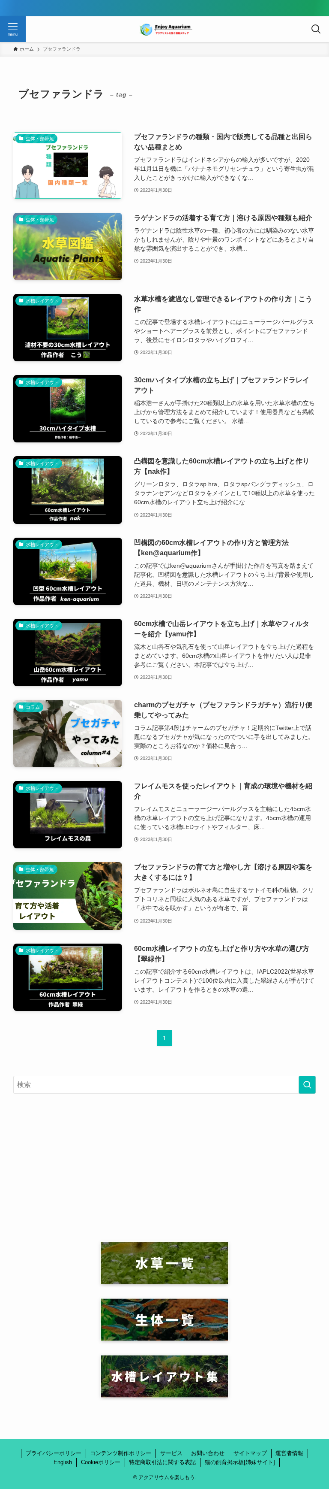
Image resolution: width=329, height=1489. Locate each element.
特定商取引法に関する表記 (162, 1462)
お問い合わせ (207, 1453)
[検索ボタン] (316, 29)
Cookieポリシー (100, 1462)
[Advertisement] (164, 1168)
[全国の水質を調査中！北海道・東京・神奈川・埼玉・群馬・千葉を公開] (164, 8)
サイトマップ (250, 1453)
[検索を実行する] (307, 1085)
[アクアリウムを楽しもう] (164, 29)
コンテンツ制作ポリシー (120, 1453)
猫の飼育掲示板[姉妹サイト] (240, 1462)
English (63, 1462)
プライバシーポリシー (53, 1453)
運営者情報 (289, 1453)
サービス (171, 1453)
